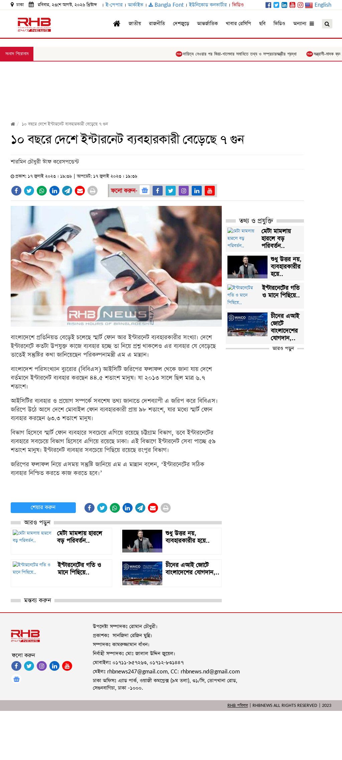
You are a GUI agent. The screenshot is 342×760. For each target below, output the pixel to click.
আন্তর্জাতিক (207, 23)
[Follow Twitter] (171, 191)
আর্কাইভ (135, 4)
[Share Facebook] (16, 191)
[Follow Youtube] (210, 191)
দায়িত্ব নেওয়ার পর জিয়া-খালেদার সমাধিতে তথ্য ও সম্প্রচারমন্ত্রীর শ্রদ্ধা (224, 53)
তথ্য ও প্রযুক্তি (256, 221)
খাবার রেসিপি (238, 23)
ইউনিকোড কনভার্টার (208, 4)
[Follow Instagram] (184, 191)
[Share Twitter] (29, 191)
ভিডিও (238, 4)
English (323, 4)
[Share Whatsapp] (42, 191)
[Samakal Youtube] (292, 5)
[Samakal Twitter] (276, 5)
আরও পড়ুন (283, 348)
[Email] (80, 191)
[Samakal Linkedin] (284, 5)
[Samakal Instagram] (300, 5)
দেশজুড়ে (181, 23)
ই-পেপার (114, 4)
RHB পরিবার (237, 705)
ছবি (262, 23)
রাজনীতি (157, 23)
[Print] (93, 191)
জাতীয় (135, 23)
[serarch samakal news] (327, 23)
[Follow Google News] (145, 190)
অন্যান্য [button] (301, 23)
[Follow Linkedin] (197, 191)
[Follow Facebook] (158, 191)
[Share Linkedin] (54, 191)
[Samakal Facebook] (268, 5)
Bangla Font (168, 4)
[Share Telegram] (67, 191)
